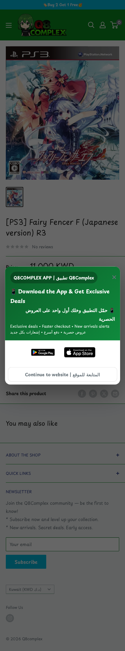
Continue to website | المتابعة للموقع (62, 374)
